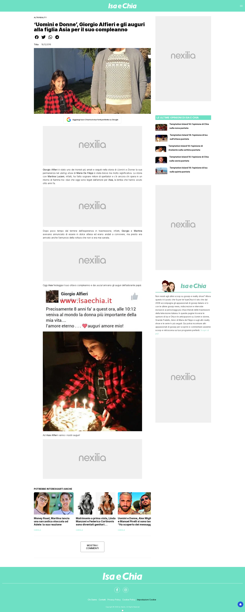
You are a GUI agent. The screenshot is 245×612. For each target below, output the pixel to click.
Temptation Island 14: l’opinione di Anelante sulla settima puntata (185, 148)
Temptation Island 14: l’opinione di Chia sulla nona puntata (189, 126)
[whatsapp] (50, 39)
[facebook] (37, 39)
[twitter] (43, 39)
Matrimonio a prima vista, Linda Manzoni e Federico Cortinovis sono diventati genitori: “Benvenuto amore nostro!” (96, 521)
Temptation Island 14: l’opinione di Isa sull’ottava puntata (189, 137)
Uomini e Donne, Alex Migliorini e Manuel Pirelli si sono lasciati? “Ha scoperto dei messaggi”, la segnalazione (138, 521)
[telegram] (57, 39)
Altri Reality (40, 17)
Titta (36, 44)
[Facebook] (115, 588)
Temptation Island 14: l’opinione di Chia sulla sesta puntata (189, 159)
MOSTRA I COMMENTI (92, 547)
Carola (37, 530)
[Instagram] (124, 588)
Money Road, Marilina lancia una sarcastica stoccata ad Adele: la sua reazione (51, 521)
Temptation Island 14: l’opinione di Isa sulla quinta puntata (188, 169)
